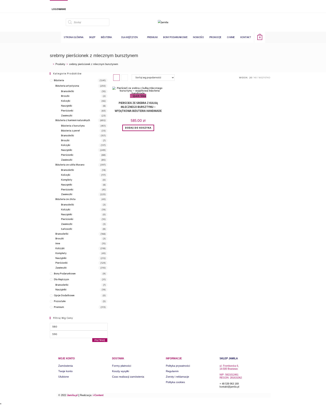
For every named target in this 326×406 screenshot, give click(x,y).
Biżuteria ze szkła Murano (70, 165)
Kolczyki (65, 101)
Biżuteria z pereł (70, 131)
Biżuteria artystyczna (67, 86)
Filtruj (100, 340)
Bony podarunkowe (65, 274)
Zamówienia (65, 365)
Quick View (139, 96)
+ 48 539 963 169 (229, 383)
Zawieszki (66, 116)
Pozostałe (60, 301)
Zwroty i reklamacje (177, 376)
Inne (57, 243)
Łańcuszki (66, 229)
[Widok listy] (124, 77)
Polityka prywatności (178, 365)
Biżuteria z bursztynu (73, 126)
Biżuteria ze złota (65, 199)
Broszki (65, 96)
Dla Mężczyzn (61, 279)
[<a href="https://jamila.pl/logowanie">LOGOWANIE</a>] (53, 4)
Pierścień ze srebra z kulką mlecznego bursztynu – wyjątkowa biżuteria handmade (138, 107)
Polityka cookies (175, 382)
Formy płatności (121, 365)
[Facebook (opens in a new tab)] (273, 22)
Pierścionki (67, 111)
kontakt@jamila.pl (229, 386)
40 (255, 77)
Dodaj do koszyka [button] (138, 128)
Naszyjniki (66, 106)
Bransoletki (67, 91)
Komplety (66, 180)
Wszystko (264, 77)
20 (250, 77)
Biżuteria (59, 80)
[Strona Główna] (51, 64)
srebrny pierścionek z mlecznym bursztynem (93, 64)
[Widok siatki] (116, 77)
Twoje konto (65, 371)
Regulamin (172, 371)
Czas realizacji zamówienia (128, 376)
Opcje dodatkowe (64, 295)
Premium (59, 307)
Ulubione (63, 376)
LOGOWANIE (59, 9)
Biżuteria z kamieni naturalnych (72, 120)
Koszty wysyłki (120, 371)
